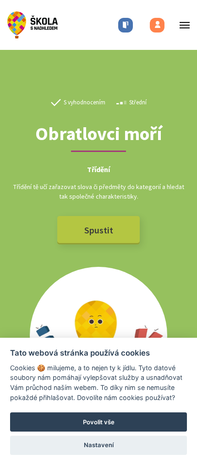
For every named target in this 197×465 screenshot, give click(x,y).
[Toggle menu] (182, 25)
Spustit (98, 230)
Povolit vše (99, 422)
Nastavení (99, 445)
